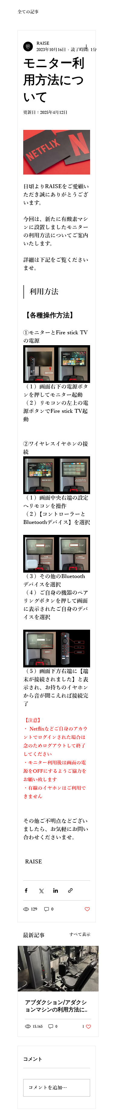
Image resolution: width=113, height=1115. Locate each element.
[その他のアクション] (86, 46)
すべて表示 (79, 934)
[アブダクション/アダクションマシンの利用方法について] (58, 968)
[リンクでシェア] (70, 890)
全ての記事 (28, 12)
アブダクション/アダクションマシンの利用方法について (57, 1006)
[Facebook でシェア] (26, 890)
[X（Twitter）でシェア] (41, 890)
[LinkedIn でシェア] (55, 890)
